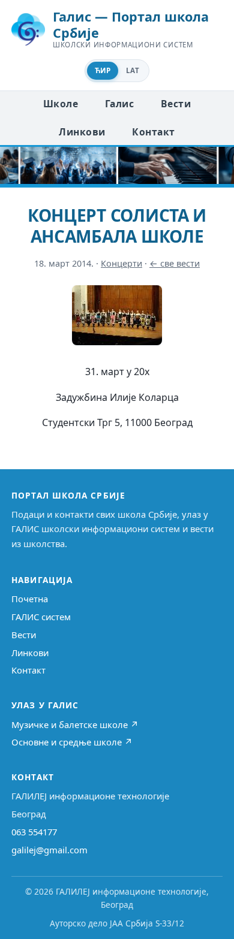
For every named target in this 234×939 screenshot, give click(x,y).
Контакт (153, 131)
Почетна (29, 599)
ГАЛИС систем (41, 617)
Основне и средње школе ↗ (72, 742)
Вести (176, 103)
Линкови (82, 131)
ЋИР (102, 70)
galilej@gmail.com (49, 850)
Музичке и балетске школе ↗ (75, 724)
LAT (132, 70)
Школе (60, 103)
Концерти (121, 263)
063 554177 (34, 832)
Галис (119, 103)
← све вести (174, 263)
